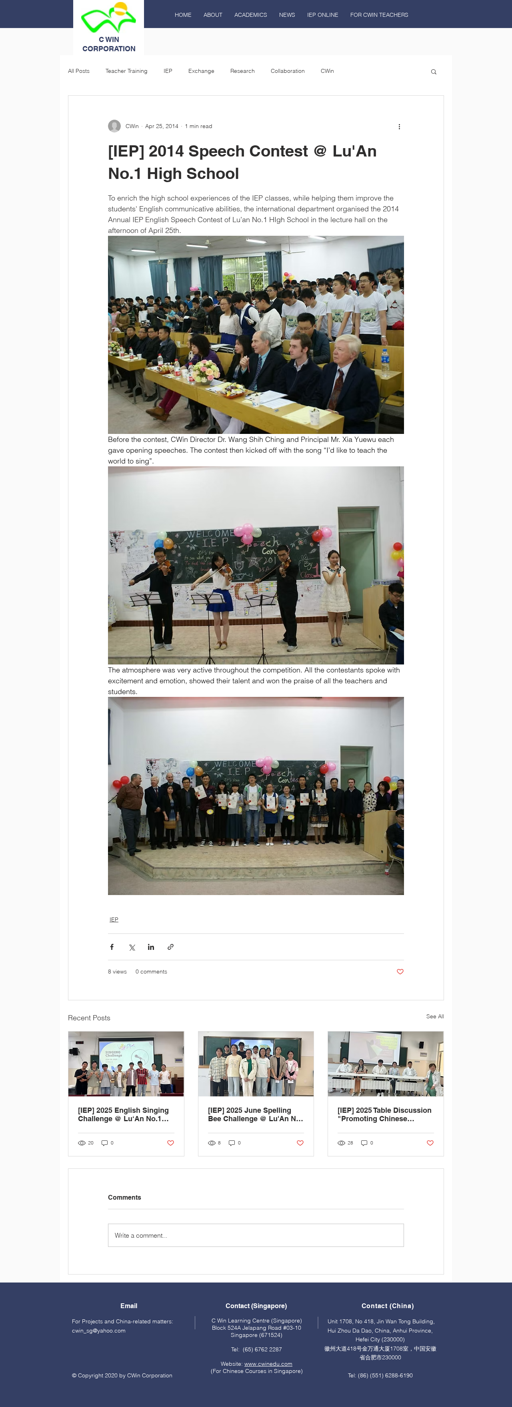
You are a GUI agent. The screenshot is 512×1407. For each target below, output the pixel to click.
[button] (434, 71)
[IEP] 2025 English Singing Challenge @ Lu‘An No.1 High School (123, 1114)
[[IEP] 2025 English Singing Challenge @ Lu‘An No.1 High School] (126, 1064)
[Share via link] (170, 947)
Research (242, 70)
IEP (168, 70)
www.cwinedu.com (268, 1363)
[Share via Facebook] (112, 947)
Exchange (201, 70)
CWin (327, 70)
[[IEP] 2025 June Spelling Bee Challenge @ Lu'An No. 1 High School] (256, 1064)
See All (435, 1016)
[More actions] (399, 126)
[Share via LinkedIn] (151, 947)
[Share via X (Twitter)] (131, 947)
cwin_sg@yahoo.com (99, 1330)
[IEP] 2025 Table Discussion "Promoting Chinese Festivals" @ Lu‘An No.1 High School (385, 1114)
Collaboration (288, 70)
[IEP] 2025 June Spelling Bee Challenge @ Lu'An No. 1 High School (255, 1114)
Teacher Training (127, 70)
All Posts (79, 70)
